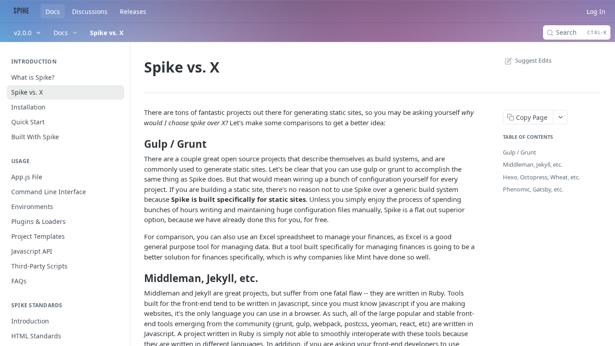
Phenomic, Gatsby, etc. (533, 189)
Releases (133, 11)
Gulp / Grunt (519, 152)
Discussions (90, 11)
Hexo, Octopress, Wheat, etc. (541, 177)
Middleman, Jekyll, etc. (532, 164)
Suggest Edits (533, 60)
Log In (596, 11)
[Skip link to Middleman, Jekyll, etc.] (138, 278)
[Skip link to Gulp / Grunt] (138, 143)
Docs (52, 11)
